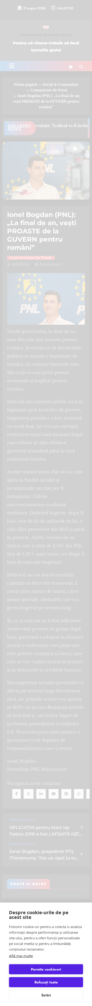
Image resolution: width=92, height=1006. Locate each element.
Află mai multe (21, 955)
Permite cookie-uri (46, 969)
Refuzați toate (46, 982)
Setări (46, 995)
